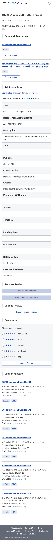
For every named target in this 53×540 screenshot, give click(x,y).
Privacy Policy (30, 531)
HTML (6, 401)
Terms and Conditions (13, 531)
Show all (38, 98)
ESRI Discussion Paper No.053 (16, 438)
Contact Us (43, 531)
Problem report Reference (26, 298)
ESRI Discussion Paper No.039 (16, 466)
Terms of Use (30, 528)
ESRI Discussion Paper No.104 (16, 410)
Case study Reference (26, 291)
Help (40, 528)
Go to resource (11, 55)
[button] (49, 3)
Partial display (28, 98)
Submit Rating (26, 363)
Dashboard (21, 534)
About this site (16, 528)
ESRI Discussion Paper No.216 (16, 45)
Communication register (26, 312)
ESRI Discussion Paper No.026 (16, 493)
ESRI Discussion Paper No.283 (16, 382)
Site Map (32, 534)
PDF (14, 401)
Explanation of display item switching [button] (18, 93)
